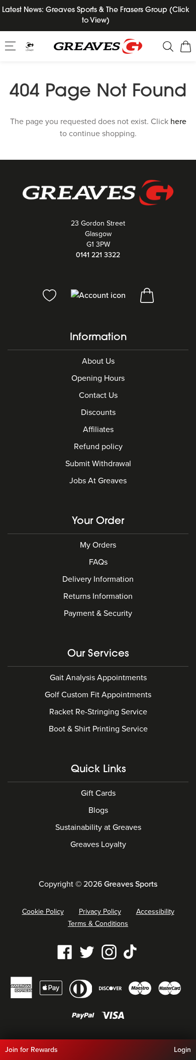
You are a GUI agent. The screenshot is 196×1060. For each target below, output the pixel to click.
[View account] (99, 295)
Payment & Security (98, 613)
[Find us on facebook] (64, 951)
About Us (98, 361)
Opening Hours (98, 378)
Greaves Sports (130, 884)
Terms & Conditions (98, 923)
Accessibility (155, 911)
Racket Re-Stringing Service (98, 712)
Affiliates (98, 430)
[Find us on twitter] (86, 951)
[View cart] (147, 295)
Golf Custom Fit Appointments (98, 695)
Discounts (98, 412)
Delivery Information (98, 579)
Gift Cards (98, 793)
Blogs (98, 810)
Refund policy (98, 447)
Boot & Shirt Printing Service (98, 729)
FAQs (98, 562)
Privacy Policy (100, 911)
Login (182, 1049)
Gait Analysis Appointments (98, 678)
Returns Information (98, 596)
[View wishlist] (50, 295)
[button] (11, 46)
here (178, 122)
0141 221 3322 (98, 255)
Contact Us (98, 395)
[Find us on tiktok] (131, 951)
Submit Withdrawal (98, 464)
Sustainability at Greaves (98, 827)
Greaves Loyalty (98, 844)
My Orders (98, 545)
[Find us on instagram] (109, 951)
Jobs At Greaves (98, 481)
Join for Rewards (31, 1049)
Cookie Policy (43, 911)
